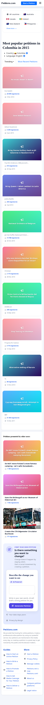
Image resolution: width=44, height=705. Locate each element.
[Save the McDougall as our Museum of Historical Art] (22, 489)
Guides (6, 649)
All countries (15, 14)
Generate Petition (23, 606)
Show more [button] (10, 28)
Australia (31, 14)
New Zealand (15, 24)
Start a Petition (29, 3)
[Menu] (40, 3)
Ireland (26, 19)
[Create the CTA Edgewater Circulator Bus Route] (22, 523)
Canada (13, 19)
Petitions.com (8, 3)
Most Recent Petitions (27, 61)
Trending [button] (9, 61)
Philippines (32, 24)
